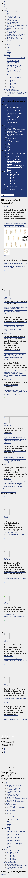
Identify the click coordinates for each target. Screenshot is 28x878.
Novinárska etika (11, 16)
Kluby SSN (10, 19)
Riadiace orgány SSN (13, 20)
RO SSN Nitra (10, 81)
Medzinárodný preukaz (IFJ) (15, 38)
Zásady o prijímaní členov (14, 35)
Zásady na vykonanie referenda (16, 28)
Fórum (9, 40)
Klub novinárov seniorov (14, 65)
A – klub (9, 56)
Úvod (5, 9)
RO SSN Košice (11, 80)
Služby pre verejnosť (10, 89)
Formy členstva (11, 31)
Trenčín (9, 50)
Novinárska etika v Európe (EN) (16, 17)
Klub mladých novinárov (14, 64)
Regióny (6, 41)
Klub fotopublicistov (13, 62)
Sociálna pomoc (11, 23)
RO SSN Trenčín (11, 84)
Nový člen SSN (11, 32)
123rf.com (3, 874)
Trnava (9, 52)
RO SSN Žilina (11, 87)
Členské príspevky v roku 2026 (16, 34)
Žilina (8, 53)
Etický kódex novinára (13, 14)
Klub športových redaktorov (15, 70)
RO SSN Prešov (11, 83)
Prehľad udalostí (15, 46)
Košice (8, 44)
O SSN (5, 10)
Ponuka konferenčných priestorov (17, 92)
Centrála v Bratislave (13, 79)
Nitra (8, 47)
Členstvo (6, 29)
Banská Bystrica (11, 43)
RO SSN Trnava (11, 86)
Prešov (9, 49)
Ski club (9, 74)
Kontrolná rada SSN (12, 22)
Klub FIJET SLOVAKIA (13, 61)
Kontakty (6, 76)
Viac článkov (4, 489)
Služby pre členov (12, 37)
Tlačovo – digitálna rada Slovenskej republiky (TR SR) (17, 25)
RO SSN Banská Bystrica (14, 77)
